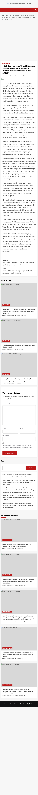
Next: (17, 271)
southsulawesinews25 (9, 75)
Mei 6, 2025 (19, 75)
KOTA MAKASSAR (7, 575)
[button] (3, 10)
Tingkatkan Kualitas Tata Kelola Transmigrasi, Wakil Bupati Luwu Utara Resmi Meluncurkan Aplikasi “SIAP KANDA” (18, 497)
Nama (4, 428)
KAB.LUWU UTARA (7, 540)
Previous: (18, 263)
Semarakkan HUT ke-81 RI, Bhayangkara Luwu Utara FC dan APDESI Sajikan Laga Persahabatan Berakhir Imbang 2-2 (18, 311)
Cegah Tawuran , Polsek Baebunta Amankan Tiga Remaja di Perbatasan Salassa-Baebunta (17, 476)
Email (22, 428)
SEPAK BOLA (6, 63)
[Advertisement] (19, 41)
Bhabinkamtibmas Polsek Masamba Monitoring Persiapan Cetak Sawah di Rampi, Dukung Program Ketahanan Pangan (17, 505)
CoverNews (23, 704)
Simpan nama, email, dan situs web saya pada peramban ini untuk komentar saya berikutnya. (17, 446)
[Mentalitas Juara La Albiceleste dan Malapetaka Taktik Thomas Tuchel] (19, 331)
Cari (2, 461)
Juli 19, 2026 (18, 349)
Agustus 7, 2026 (19, 315)
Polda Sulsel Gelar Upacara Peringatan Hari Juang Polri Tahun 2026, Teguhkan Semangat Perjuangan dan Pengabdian (18, 482)
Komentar (6, 404)
